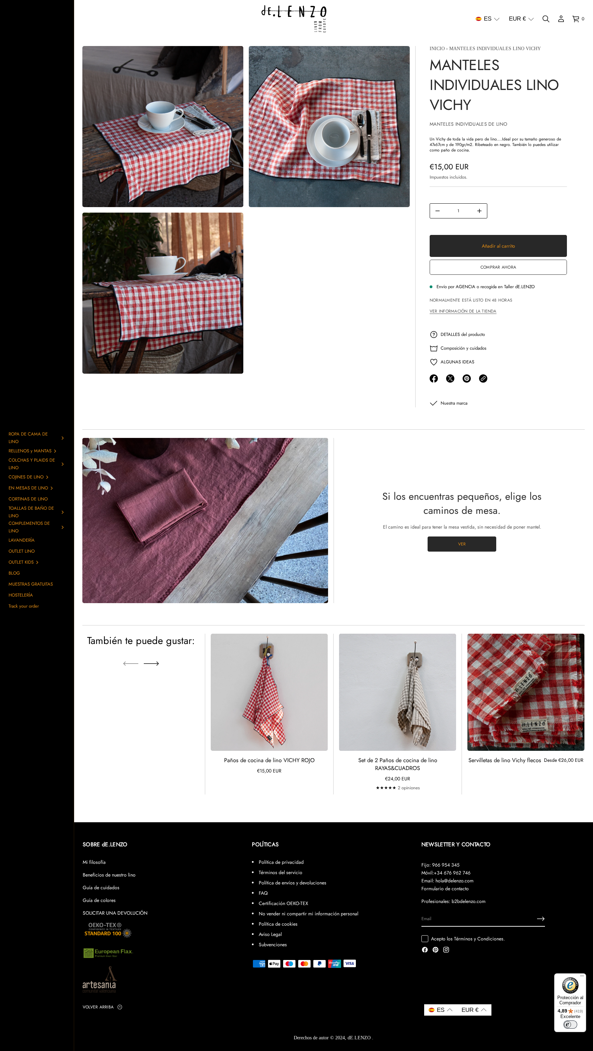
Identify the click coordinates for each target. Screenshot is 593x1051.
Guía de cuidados (101, 887)
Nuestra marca (454, 403)
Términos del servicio (280, 872)
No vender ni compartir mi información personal (308, 913)
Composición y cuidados (463, 348)
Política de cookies (278, 923)
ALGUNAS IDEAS (457, 362)
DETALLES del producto (463, 334)
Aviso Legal (270, 934)
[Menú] (582, 977)
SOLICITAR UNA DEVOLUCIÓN (115, 912)
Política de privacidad (281, 862)
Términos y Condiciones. (479, 938)
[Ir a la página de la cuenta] (561, 18)
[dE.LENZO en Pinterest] (435, 950)
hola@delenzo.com (454, 880)
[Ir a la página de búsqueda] (546, 18)
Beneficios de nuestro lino (109, 874)
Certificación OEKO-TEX (283, 903)
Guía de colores (99, 900)
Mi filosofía (94, 862)
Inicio (437, 48)
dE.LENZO (360, 1037)
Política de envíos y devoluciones (292, 882)
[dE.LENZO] (293, 19)
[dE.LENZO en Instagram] (446, 950)
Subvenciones (273, 944)
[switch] (570, 1024)
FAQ (263, 893)
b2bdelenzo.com (469, 901)
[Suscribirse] (541, 919)
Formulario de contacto (445, 888)
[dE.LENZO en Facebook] (424, 950)
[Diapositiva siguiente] (151, 663)
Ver (462, 544)
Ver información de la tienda (463, 311)
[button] (487, 19)
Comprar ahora (498, 267)
